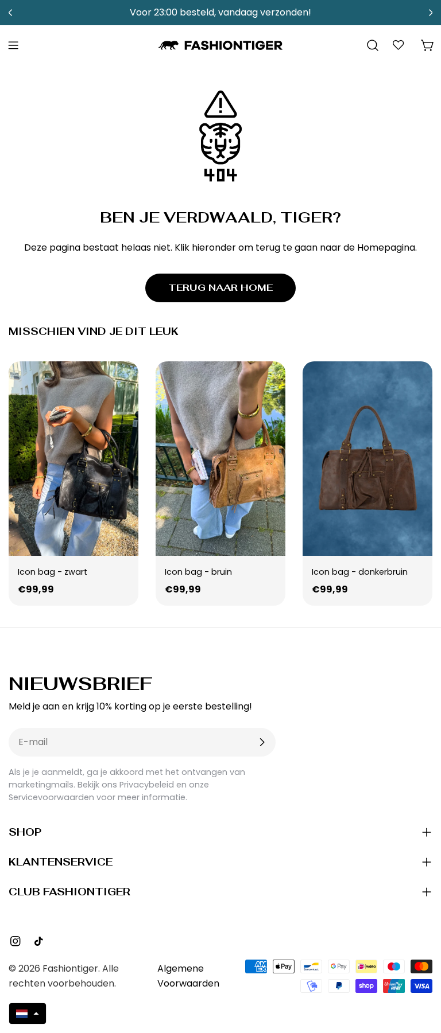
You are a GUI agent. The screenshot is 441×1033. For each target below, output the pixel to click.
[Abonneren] (261, 742)
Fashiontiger (70, 968)
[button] (27, 1013)
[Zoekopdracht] (372, 45)
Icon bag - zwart (52, 572)
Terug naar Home (220, 288)
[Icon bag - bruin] (220, 458)
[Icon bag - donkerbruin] (367, 458)
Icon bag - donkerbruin (360, 572)
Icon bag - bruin (198, 572)
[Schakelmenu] (13, 45)
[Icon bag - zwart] (73, 458)
